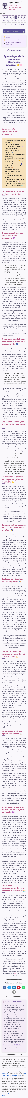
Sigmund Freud (16, 1075)
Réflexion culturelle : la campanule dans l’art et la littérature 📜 (12, 171)
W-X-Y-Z (21, 24)
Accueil (5, 17)
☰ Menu (2, 13)
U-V (15, 24)
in (14, 987)
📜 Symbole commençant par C (11, 40)
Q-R (5, 24)
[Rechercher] (23, 31)
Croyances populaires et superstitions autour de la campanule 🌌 (13, 150)
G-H (4, 21)
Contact (15, 1094)
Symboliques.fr (16, 2)
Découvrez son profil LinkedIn (12, 1045)
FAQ (19, 1094)
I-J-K (8, 21)
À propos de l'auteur (7, 1094)
